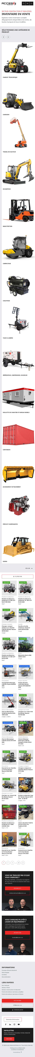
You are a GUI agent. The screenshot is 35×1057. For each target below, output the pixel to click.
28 (18, 863)
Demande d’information (12, 1019)
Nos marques (5, 985)
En (27, 3)
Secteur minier (6, 987)
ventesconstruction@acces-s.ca (17, 893)
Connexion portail (18, 1009)
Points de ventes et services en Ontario (12, 994)
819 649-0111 (17, 888)
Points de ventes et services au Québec (12, 992)
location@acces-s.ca (17, 937)
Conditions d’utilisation (17, 1049)
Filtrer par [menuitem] (18, 576)
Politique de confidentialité (17, 1048)
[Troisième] (17, 1052)
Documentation (6, 977)
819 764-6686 (17, 1000)
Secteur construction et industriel (11, 989)
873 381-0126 (17, 932)
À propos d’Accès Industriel (9, 970)
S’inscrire (9, 1039)
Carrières (4, 974)
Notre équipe (5, 972)
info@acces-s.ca (17, 1005)
